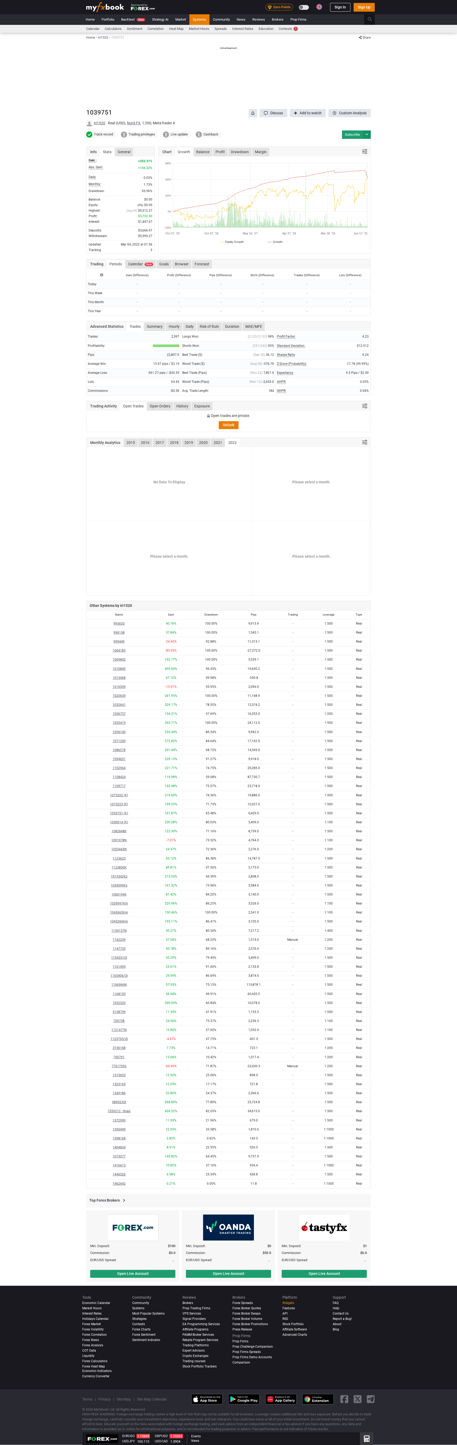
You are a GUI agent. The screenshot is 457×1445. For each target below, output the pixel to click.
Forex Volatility (93, 1329)
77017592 (119, 1066)
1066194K (119, 894)
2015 (130, 442)
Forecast (202, 264)
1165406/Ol (119, 976)
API (284, 1313)
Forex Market (91, 1324)
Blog (336, 1329)
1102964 (119, 768)
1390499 (119, 1129)
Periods (115, 264)
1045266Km (119, 921)
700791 (119, 1057)
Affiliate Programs (195, 1329)
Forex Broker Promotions (250, 1324)
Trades (135, 326)
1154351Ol (119, 958)
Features (288, 1308)
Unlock (228, 425)
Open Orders (160, 406)
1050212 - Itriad (119, 1111)
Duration (232, 326)
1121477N (119, 1030)
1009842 (119, 659)
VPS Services (191, 1313)
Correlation (156, 29)
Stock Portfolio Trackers (199, 1366)
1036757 (119, 714)
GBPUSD (161, 1436)
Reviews (258, 19)
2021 (218, 442)
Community (221, 19)
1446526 (119, 1174)
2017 (160, 442)
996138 (119, 632)
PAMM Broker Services (198, 1335)
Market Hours (199, 29)
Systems (199, 19)
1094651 (119, 759)
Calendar (92, 29)
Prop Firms (298, 19)
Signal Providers (194, 1319)
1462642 (119, 1183)
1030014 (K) (119, 822)
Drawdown (240, 152)
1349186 (119, 1093)
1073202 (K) (119, 795)
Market (180, 19)
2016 (145, 442)
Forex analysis (92, 1345)
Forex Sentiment (144, 1335)
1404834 (119, 1147)
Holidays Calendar (95, 1319)
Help (336, 1308)
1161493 (119, 967)
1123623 (119, 858)
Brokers (278, 19)
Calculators (113, 29)
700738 (119, 1021)
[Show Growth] (275, 241)
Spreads (220, 29)
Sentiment (134, 29)
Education (266, 29)
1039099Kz (119, 885)
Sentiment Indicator (146, 1340)
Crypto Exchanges (195, 1356)
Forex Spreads (242, 1303)
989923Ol (119, 1102)
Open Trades (133, 406)
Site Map (124, 1399)
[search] (373, 19)
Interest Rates (242, 29)
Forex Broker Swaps (246, 1313)
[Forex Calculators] (366, 1438)
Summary (155, 326)
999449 (119, 641)
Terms (87, 1399)
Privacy (104, 1399)
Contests (287, 29)
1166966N (119, 985)
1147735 (119, 949)
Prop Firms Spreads (246, 1352)
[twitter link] (358, 1399)
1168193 (119, 994)
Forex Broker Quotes (246, 1308)
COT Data (89, 1350)
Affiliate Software (294, 1329)
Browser (182, 264)
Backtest (132, 19)
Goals (164, 264)
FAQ (336, 1303)
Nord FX (133, 123)
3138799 (119, 1012)
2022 (232, 442)
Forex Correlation (94, 1335)
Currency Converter (95, 1376)
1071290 (119, 741)
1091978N (119, 840)
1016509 (119, 687)
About (337, 1324)
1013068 (119, 678)
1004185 (119, 650)
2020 (203, 442)
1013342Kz (119, 876)
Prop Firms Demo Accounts (252, 1357)
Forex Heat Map (93, 1366)
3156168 (119, 1048)
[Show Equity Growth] (232, 241)
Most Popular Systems (148, 1313)
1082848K (119, 831)
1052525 (119, 1003)
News (241, 19)
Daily (190, 326)
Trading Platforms (195, 1345)
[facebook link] (344, 1399)
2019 (189, 442)
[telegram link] (371, 1399)
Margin (261, 152)
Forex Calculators (94, 1361)
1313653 (119, 1075)
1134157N (119, 931)
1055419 (119, 723)
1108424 (119, 777)
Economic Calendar (96, 1303)
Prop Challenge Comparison (252, 1346)
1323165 (119, 1084)
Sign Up (364, 7)
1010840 (119, 669)
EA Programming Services (201, 1324)
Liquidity (88, 1356)
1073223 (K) (119, 804)
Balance (202, 152)
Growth (184, 152)
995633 (119, 623)
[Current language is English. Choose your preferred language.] (319, 7)
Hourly (174, 326)
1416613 (119, 1165)
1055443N (119, 849)
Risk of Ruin (209, 326)
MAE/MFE (253, 326)
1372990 (119, 1120)
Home (90, 19)
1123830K (119, 867)
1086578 (119, 750)
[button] (273, 113)
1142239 (119, 940)
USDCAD (161, 1441)
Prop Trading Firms (196, 1308)
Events (196, 1436)
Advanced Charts (294, 1335)
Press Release (242, 1329)
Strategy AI (160, 19)
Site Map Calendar (152, 1399)
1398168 (119, 1138)
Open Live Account (133, 1273)
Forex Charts (141, 1329)
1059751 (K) (119, 813)
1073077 (119, 1156)
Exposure (202, 406)
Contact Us (341, 1313)
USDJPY (128, 1441)
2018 (174, 442)
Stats (107, 152)
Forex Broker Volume (247, 1319)
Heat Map (176, 29)
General (124, 152)
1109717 (119, 786)
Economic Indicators (97, 1371)
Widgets (288, 1303)
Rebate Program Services (200, 1340)
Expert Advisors (193, 1350)
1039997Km (119, 903)
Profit (220, 152)
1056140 (119, 732)
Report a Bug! (342, 1319)
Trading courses (193, 1361)
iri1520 (99, 123)
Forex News (90, 1340)
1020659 (119, 696)
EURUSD (128, 1436)
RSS (285, 1319)
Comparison (241, 1362)
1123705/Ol (119, 1039)
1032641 (119, 705)
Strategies (139, 1319)
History (182, 406)
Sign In (340, 7)
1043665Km (119, 912)
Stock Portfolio (293, 1324)
